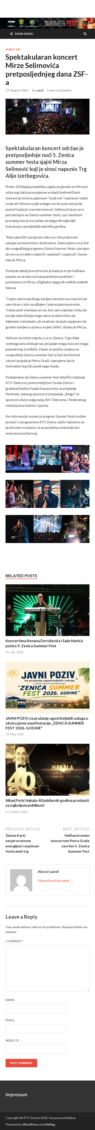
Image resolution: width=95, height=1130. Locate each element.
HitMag (50, 1124)
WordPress (30, 1124)
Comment (15, 941)
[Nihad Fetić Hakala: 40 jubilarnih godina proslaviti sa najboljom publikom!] (47, 770)
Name (10, 1000)
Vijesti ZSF (13, 49)
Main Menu (24, 34)
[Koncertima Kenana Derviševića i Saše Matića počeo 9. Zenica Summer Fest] (47, 611)
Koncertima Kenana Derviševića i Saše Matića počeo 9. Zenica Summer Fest (44, 643)
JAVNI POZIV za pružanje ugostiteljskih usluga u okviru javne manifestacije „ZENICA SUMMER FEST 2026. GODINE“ (47, 723)
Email (10, 1020)
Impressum (16, 1094)
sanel (40, 90)
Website (12, 1040)
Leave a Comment (59, 90)
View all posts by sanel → (55, 880)
